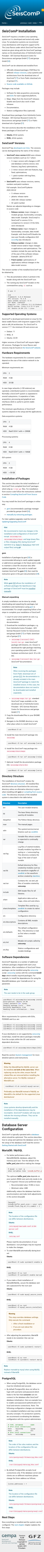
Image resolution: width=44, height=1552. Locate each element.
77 (28, 58)
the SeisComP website (31, 348)
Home (4, 23)
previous (23, 23)
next (30, 23)
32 (9, 61)
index (35, 23)
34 (38, 574)
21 (16, 81)
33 (29, 557)
